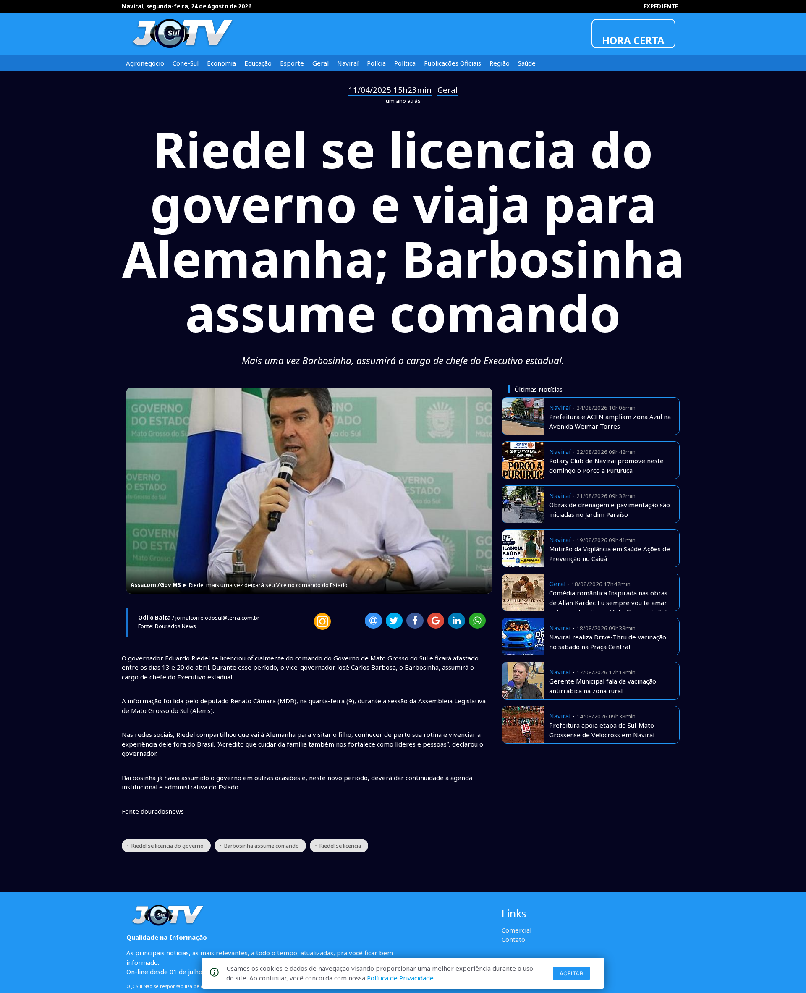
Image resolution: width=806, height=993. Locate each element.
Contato (513, 939)
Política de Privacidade (400, 978)
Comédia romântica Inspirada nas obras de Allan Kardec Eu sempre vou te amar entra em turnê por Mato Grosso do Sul (608, 602)
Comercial (516, 930)
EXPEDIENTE (661, 6)
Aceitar (572, 973)
